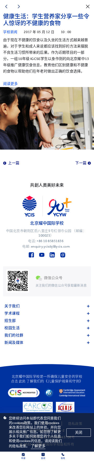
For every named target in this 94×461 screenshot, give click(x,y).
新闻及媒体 (14, 342)
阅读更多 (10, 84)
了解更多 (38, 446)
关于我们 (12, 306)
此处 (22, 381)
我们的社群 (14, 335)
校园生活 (12, 328)
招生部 (10, 320)
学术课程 (12, 313)
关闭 (78, 432)
